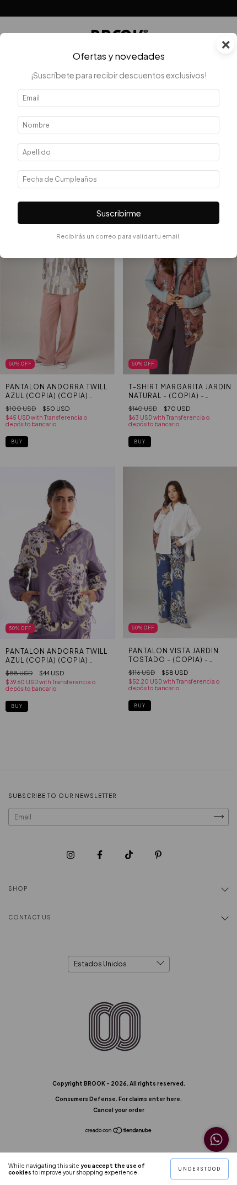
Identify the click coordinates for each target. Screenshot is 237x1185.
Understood (199, 1169)
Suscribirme (118, 213)
